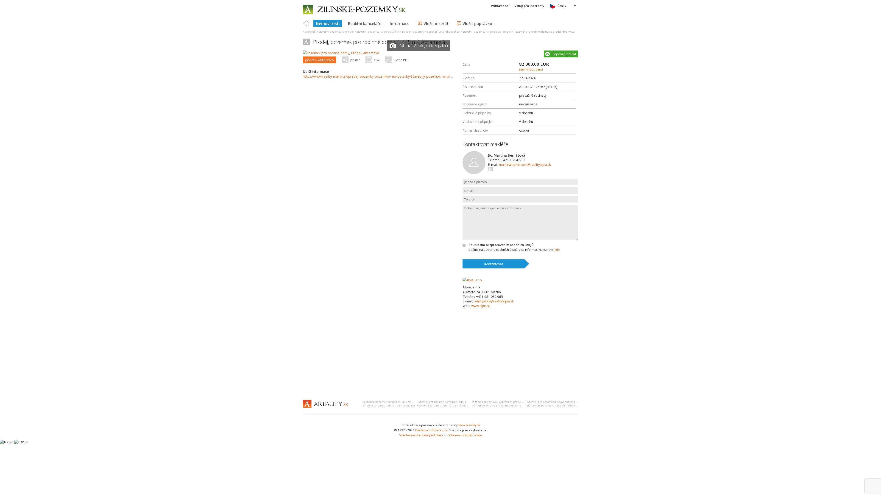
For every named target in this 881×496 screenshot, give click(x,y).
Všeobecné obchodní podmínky (421, 435)
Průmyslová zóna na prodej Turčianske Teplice (499, 405)
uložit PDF (401, 60)
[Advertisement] (440, 355)
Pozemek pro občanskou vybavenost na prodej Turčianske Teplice (565, 401)
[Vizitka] (490, 169)
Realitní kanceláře (364, 23)
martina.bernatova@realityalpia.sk (525, 164)
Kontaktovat (493, 264)
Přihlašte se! (500, 6)
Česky (562, 6)
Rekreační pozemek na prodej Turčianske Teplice (392, 401)
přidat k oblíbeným (319, 60)
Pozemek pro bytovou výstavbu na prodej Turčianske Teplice (507, 401)
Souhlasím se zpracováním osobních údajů (501, 245)
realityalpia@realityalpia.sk (494, 301)
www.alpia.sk (481, 305)
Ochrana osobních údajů (464, 435)
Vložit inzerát (436, 23)
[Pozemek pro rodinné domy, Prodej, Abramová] (341, 53)
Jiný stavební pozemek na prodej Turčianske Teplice (557, 405)
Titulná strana (306, 23)
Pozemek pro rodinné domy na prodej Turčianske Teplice (452, 401)
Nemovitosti (328, 23)
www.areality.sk (469, 425)
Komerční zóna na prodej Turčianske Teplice (444, 405)
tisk (376, 60)
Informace (400, 23)
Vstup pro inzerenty (529, 6)
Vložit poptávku (477, 23)
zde (557, 250)
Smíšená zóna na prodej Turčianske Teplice (388, 405)
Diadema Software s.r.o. (432, 430)
